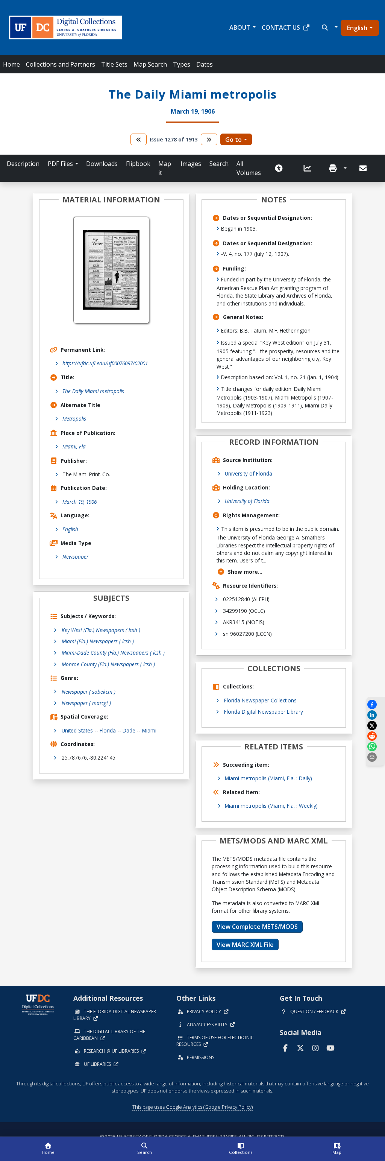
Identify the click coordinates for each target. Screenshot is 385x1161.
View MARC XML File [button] (245, 945)
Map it (164, 168)
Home (11, 64)
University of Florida (248, 473)
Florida (108, 730)
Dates (204, 64)
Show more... (245, 571)
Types (181, 64)
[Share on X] (375, 725)
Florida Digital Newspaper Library (263, 711)
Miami (149, 730)
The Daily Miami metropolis (93, 391)
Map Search (150, 64)
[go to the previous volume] (138, 139)
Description (23, 164)
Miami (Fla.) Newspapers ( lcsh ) (98, 641)
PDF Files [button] (60, 164)
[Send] (363, 168)
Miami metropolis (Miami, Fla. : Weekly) (271, 805)
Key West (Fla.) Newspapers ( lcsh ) (101, 630)
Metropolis (74, 418)
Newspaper (75, 556)
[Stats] (310, 168)
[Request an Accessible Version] (281, 168)
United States (77, 730)
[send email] (375, 757)
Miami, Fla (74, 446)
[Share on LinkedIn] (375, 715)
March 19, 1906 (79, 501)
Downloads (102, 164)
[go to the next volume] (209, 139)
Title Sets (114, 64)
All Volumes (248, 168)
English (357, 28)
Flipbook (138, 164)
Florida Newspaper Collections (260, 700)
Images (190, 164)
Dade (129, 730)
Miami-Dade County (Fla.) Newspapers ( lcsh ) (113, 652)
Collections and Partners (60, 64)
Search (219, 164)
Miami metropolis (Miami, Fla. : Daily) (268, 778)
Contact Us (281, 27)
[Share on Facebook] (375, 704)
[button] (329, 27)
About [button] (239, 27)
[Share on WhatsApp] (375, 746)
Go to (233, 139)
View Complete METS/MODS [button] (257, 926)
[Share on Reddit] (375, 736)
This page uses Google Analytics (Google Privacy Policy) (192, 1106)
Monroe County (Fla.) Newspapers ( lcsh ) (108, 664)
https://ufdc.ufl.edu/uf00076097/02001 (105, 363)
